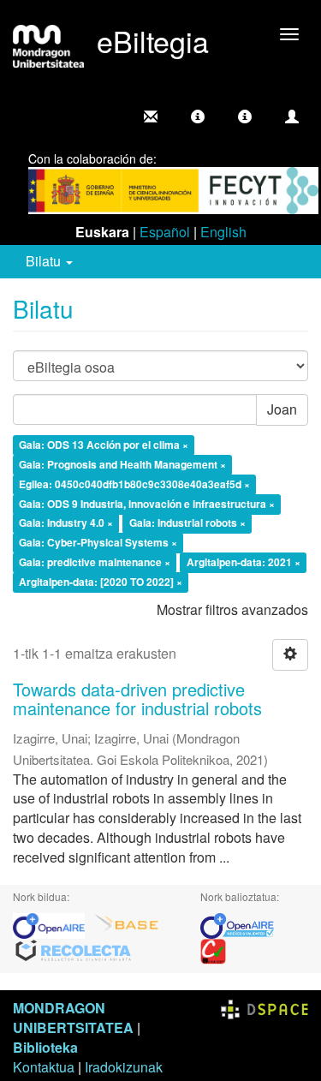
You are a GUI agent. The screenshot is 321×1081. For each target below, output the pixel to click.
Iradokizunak (124, 1067)
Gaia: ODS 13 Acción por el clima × (103, 445)
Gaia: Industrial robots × (187, 523)
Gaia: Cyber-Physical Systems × (98, 543)
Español (165, 232)
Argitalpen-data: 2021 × (243, 562)
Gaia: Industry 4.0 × (66, 523)
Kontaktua (43, 1067)
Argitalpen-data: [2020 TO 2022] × (100, 581)
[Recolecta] (73, 949)
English (223, 232)
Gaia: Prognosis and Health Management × (122, 464)
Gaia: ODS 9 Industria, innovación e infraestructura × (147, 503)
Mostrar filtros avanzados (232, 609)
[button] (197, 116)
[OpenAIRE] (53, 924)
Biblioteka (45, 1047)
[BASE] (126, 924)
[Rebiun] (213, 949)
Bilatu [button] (45, 261)
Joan (282, 409)
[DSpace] (264, 1008)
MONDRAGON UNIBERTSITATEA (73, 1017)
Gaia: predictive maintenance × (94, 562)
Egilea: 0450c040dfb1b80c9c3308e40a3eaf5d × (134, 484)
